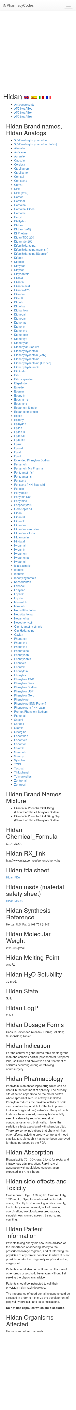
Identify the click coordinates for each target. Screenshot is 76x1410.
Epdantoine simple (26, 412)
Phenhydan (21, 655)
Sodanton (20, 744)
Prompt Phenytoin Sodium (31, 711)
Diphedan (20, 318)
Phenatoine (21, 651)
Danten (19, 197)
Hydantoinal (21, 557)
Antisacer (20, 152)
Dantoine (20, 213)
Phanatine (20, 643)
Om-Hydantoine (24, 630)
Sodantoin (20, 740)
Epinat (18, 444)
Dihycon (19, 270)
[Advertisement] (38, 50)
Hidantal (19, 517)
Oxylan (18, 634)
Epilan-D (19, 436)
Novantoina (21, 618)
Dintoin (18, 302)
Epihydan (20, 424)
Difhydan (20, 266)
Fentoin (19, 489)
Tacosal (19, 768)
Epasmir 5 (20, 403)
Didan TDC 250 (24, 237)
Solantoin (20, 752)
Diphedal (20, 314)
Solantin (19, 748)
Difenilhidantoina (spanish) (31, 249)
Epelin (18, 416)
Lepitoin (19, 594)
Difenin (18, 258)
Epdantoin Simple (25, 407)
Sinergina (20, 732)
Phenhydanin (22, 659)
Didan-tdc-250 (23, 241)
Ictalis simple (22, 566)
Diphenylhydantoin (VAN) (30, 355)
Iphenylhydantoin (25, 578)
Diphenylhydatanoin (27, 367)
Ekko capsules (23, 379)
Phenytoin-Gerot (24, 695)
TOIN (17, 764)
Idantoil (19, 570)
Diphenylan (21, 343)
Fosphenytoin (23, 505)
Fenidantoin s (23, 476)
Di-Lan (18, 225)
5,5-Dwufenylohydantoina (30, 140)
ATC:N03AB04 (23, 112)
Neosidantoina (23, 614)
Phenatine (20, 647)
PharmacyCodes (20, 5)
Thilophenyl (21, 772)
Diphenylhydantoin (26, 351)
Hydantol (20, 562)
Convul (18, 185)
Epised (18, 448)
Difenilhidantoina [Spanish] (31, 253)
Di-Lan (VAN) (22, 229)
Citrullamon (21, 168)
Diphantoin (21, 310)
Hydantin (20, 549)
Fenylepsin (21, 493)
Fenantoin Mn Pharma (28, 468)
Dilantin (19, 282)
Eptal (17, 452)
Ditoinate (20, 371)
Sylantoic (20, 760)
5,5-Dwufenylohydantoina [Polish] (35, 144)
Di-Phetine (21, 233)
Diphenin (20, 326)
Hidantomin (21, 537)
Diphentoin (21, 335)
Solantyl (19, 756)
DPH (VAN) (21, 193)
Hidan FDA (13, 877)
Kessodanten (22, 582)
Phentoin (20, 667)
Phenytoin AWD (24, 679)
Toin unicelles (23, 776)
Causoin (19, 160)
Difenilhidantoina (24, 245)
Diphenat (20, 322)
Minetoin (19, 606)
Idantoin (19, 574)
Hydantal (20, 545)
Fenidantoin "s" (24, 472)
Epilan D (19, 432)
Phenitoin (20, 663)
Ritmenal (20, 716)
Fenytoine (20, 501)
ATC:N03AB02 (23, 108)
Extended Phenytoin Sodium (32, 460)
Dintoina (19, 306)
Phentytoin (21, 671)
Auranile (19, 156)
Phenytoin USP (23, 691)
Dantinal (19, 201)
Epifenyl (19, 420)
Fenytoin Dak (22, 497)
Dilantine (19, 294)
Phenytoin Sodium (25, 687)
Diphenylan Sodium (26, 347)
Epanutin (20, 395)
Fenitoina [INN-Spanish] (29, 484)
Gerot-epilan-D (23, 509)
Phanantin (20, 639)
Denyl (17, 217)
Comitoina (20, 181)
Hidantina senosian (26, 529)
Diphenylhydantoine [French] (32, 363)
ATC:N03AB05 (23, 116)
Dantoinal (20, 205)
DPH (17, 189)
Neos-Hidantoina (25, 610)
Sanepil (19, 724)
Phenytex (20, 675)
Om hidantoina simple (28, 626)
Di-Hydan (20, 221)
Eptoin (18, 456)
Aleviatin (19, 148)
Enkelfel (19, 387)
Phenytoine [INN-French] (30, 703)
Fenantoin (20, 464)
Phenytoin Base (24, 683)
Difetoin (19, 262)
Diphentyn (20, 339)
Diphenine (20, 330)
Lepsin (18, 598)
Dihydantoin (21, 274)
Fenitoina (20, 480)
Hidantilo (19, 521)
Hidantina (20, 525)
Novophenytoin (23, 622)
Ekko (17, 375)
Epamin (19, 391)
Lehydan (19, 590)
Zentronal (20, 780)
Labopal (19, 586)
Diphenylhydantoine (27, 359)
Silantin (19, 728)
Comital (19, 176)
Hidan (18, 513)
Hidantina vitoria (24, 533)
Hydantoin (20, 553)
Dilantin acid (22, 286)
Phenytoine (21, 699)
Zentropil (20, 784)
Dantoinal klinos (24, 209)
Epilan (18, 428)
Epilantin (19, 440)
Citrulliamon (21, 172)
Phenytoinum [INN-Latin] (30, 707)
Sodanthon (21, 736)
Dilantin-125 (22, 290)
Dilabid (18, 278)
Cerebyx (19, 164)
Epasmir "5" (21, 399)
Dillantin (19, 298)
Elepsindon (21, 383)
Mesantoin (21, 602)
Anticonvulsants (24, 104)
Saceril (18, 720)
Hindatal (19, 541)
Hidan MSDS (14, 901)
